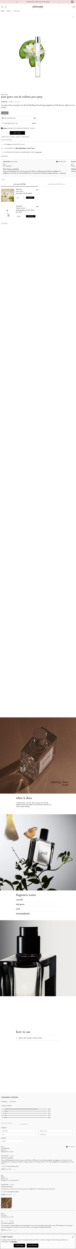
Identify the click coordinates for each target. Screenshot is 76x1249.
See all (3, 179)
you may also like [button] (19, 184)
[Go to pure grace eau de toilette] (7, 195)
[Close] (73, 1237)
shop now (47, 1)
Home (2, 11)
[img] (6, 1169)
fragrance (9, 11)
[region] (38, 1241)
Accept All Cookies (32, 1245)
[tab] (19, 184)
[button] (2, 133)
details (53, 1)
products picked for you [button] (56, 184)
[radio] (19, 118)
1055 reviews (12, 1101)
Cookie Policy (13, 1241)
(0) (8, 1169)
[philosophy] (38, 6)
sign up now (38, 152)
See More (4, 223)
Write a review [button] (17, 101)
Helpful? (3, 1169)
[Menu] (2, 6)
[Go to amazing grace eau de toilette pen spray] (7, 212)
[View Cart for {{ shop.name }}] (74, 7)
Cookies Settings (19, 1245)
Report (14, 1169)
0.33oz (5, 113)
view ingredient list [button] (23, 913)
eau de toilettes (16, 11)
